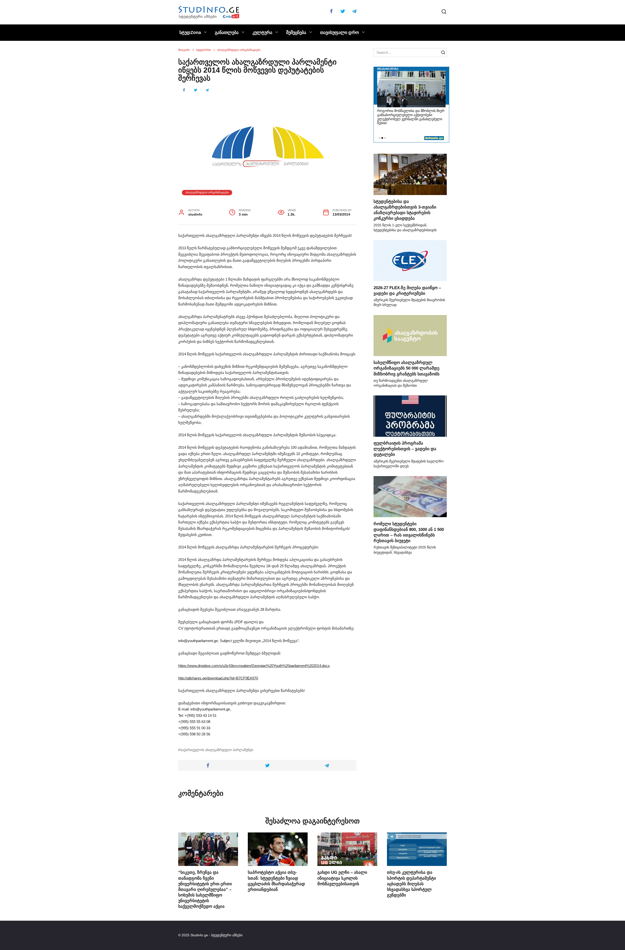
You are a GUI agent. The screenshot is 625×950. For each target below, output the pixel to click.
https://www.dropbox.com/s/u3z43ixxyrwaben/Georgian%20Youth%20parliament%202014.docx (254, 666)
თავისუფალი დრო (339, 32)
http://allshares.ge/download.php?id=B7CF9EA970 (218, 678)
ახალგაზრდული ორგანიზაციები (207, 192)
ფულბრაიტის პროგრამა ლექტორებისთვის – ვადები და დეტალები (405, 449)
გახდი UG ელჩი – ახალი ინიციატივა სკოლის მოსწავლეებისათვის (342, 878)
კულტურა (262, 32)
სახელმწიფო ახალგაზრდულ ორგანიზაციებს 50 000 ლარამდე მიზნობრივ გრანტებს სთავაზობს (406, 368)
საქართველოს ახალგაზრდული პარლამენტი (216, 750)
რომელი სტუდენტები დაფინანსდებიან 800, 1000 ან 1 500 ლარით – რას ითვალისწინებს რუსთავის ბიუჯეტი (409, 532)
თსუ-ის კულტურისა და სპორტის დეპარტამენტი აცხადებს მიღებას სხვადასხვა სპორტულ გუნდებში (411, 883)
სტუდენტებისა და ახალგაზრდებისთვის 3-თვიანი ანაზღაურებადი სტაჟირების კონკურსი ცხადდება (405, 209)
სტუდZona (190, 32)
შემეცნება (296, 32)
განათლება (227, 32)
